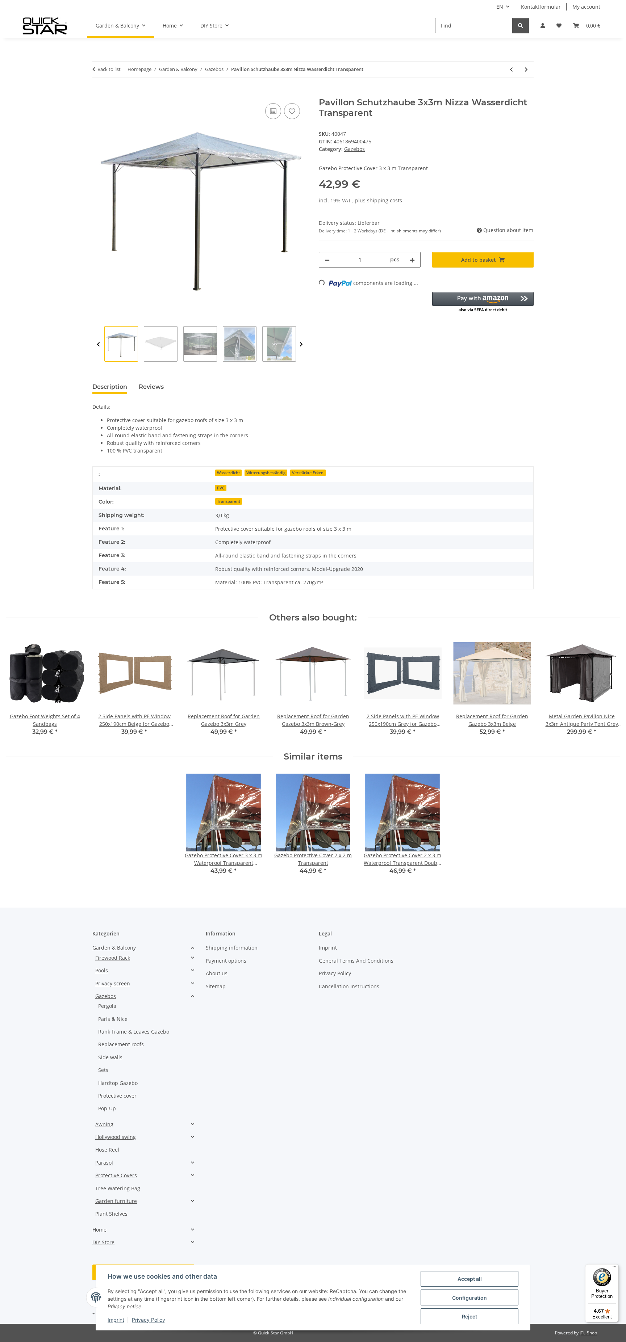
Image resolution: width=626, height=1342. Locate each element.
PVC (221, 488)
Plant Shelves (111, 1213)
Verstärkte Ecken (308, 472)
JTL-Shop (588, 1333)
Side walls (110, 1057)
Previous (98, 344)
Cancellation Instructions (349, 986)
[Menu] (614, 1268)
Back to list (109, 69)
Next (301, 344)
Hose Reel (107, 1149)
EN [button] (499, 6)
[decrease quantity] (327, 259)
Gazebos (354, 149)
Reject (469, 1316)
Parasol (104, 1162)
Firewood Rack (112, 957)
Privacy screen (112, 983)
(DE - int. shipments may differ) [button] (410, 231)
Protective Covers (116, 1175)
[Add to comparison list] (273, 111)
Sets (103, 1070)
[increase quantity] (412, 259)
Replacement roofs (121, 1044)
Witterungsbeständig (265, 472)
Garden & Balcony (114, 947)
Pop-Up (107, 1108)
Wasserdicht (228, 472)
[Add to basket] (98, 93)
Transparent (228, 501)
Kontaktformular (541, 6)
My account (586, 6)
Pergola (107, 1005)
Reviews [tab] (151, 386)
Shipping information (232, 947)
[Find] (520, 25)
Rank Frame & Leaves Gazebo (133, 1031)
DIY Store (103, 1242)
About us (217, 973)
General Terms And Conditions (356, 960)
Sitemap (216, 986)
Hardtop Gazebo (118, 1083)
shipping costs (384, 200)
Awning (104, 1124)
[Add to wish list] (292, 111)
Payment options (226, 960)
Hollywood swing (115, 1136)
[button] (543, 25)
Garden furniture (116, 1201)
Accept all (470, 1279)
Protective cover (117, 1095)
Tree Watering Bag (117, 1188)
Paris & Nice (113, 1018)
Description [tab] (109, 386)
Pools (101, 970)
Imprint (116, 1320)
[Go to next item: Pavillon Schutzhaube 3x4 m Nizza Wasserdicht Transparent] (526, 69)
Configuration (469, 1298)
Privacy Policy (148, 1320)
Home (99, 1229)
